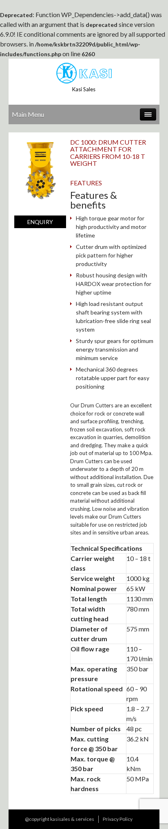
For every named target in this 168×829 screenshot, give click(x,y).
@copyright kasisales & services (59, 819)
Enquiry (40, 221)
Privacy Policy (118, 819)
